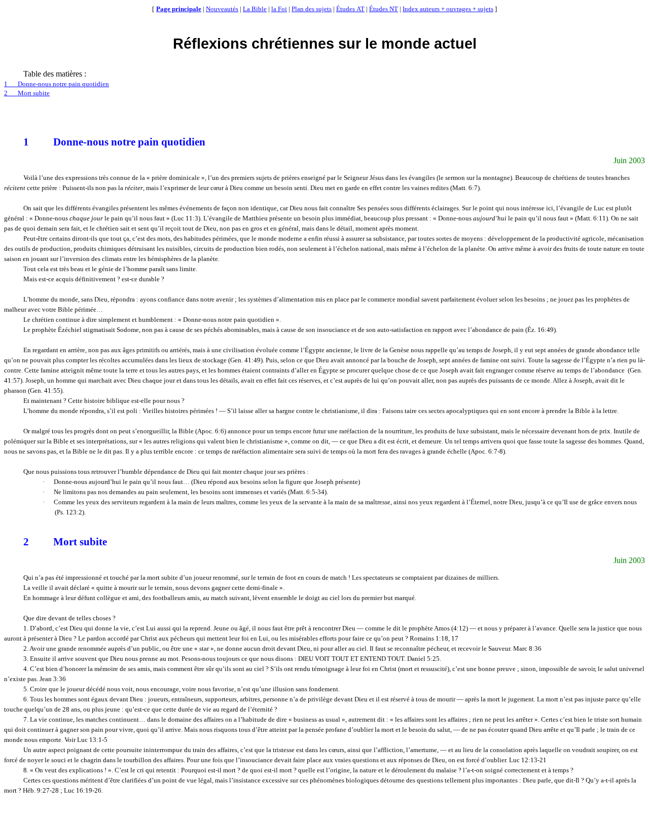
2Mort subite (27, 93)
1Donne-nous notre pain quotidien (56, 84)
